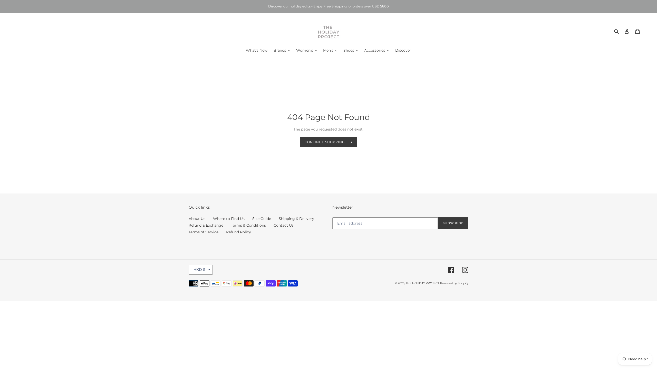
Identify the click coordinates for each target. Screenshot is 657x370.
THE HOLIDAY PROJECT (422, 283)
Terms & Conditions (248, 225)
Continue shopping (324, 142)
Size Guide (261, 218)
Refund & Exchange (206, 225)
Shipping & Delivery (296, 218)
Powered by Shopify (454, 283)
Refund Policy (238, 232)
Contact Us (284, 225)
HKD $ (199, 269)
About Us (197, 218)
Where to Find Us (229, 218)
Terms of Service (203, 232)
